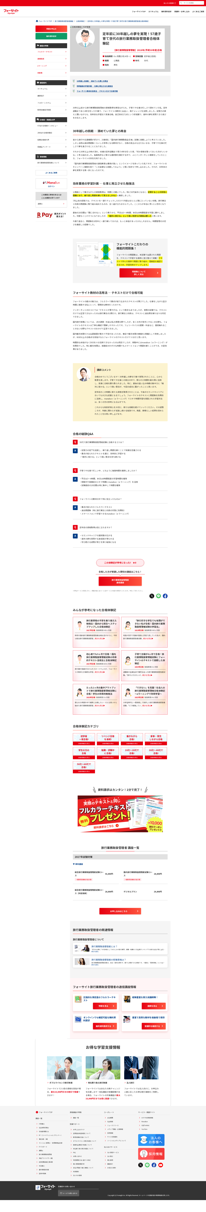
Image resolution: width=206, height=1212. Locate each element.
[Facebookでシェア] (165, 596)
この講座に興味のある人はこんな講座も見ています (51, 196)
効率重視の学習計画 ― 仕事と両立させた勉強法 (95, 86)
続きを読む (95, 951)
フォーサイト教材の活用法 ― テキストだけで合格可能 (97, 91)
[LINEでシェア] (158, 596)
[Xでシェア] (151, 596)
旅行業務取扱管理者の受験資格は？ (109, 959)
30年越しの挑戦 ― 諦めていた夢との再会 (92, 81)
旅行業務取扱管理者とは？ (104, 946)
